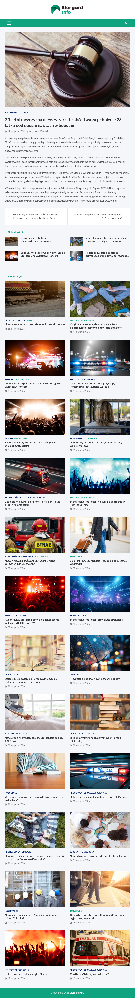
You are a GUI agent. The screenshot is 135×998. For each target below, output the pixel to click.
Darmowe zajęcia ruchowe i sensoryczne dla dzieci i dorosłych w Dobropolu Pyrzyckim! (34, 857)
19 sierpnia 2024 (16, 131)
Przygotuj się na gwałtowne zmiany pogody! (95, 678)
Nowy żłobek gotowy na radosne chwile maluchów (99, 855)
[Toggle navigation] (9, 23)
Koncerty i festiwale (17, 616)
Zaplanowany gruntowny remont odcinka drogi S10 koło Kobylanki (98, 216)
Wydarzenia (87, 320)
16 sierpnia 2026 (81, 978)
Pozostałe (76, 675)
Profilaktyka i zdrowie (18, 852)
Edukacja (29, 497)
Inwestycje (19, 320)
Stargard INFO (77, 992)
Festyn (9, 438)
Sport (30, 320)
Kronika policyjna (16, 112)
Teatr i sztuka (78, 616)
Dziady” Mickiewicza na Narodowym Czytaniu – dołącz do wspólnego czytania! (32, 680)
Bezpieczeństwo (14, 497)
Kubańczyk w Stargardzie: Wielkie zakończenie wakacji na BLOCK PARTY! (32, 621)
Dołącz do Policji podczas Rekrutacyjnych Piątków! (99, 796)
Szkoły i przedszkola (82, 852)
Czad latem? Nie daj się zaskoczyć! (89, 974)
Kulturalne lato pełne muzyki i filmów (26, 974)
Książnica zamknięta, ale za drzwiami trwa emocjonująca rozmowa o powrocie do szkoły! (106, 241)
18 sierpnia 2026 (81, 922)
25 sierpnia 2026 (16, 328)
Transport (76, 438)
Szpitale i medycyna (16, 734)
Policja (74, 379)
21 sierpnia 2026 (16, 568)
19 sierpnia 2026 (16, 922)
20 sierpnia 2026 (81, 860)
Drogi (8, 320)
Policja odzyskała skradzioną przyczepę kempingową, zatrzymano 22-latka (106, 256)
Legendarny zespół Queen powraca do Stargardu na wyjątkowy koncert (43, 254)
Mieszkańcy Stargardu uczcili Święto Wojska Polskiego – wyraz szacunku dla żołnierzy (35, 216)
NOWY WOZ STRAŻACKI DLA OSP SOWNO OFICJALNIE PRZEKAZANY (30, 562)
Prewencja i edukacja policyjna (88, 793)
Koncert (9, 379)
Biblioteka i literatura (18, 675)
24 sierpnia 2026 (81, 450)
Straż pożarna (13, 556)
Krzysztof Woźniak (38, 131)
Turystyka (76, 556)
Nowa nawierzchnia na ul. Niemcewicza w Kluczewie (36, 240)
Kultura (74, 320)
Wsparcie (28, 556)
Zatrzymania (87, 379)
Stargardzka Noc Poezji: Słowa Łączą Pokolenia (97, 619)
